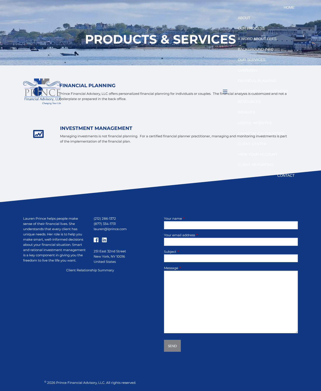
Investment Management (263, 91)
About (244, 18)
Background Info (256, 49)
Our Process (251, 28)
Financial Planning (257, 81)
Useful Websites (255, 123)
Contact (286, 175)
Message (188, 268)
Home (289, 7)
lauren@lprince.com (110, 229)
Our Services (251, 60)
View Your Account (258, 154)
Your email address (196, 235)
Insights (246, 112)
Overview (247, 70)
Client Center (252, 144)
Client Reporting (255, 165)
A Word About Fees (257, 39)
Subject (187, 252)
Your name (190, 218)
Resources (249, 102)
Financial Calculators (261, 133)
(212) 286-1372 (105, 218)
